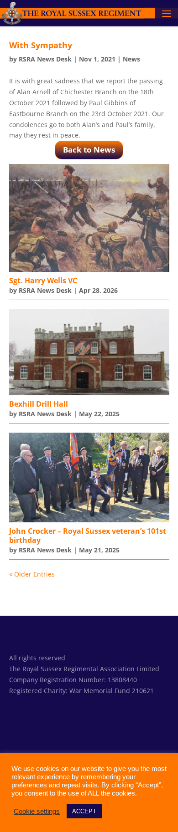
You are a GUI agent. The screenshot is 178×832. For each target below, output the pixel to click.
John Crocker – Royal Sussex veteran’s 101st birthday (87, 535)
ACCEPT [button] (84, 811)
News (131, 59)
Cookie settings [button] (37, 811)
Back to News (89, 149)
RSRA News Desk (45, 59)
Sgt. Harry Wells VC (43, 281)
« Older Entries (32, 574)
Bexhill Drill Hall (38, 404)
